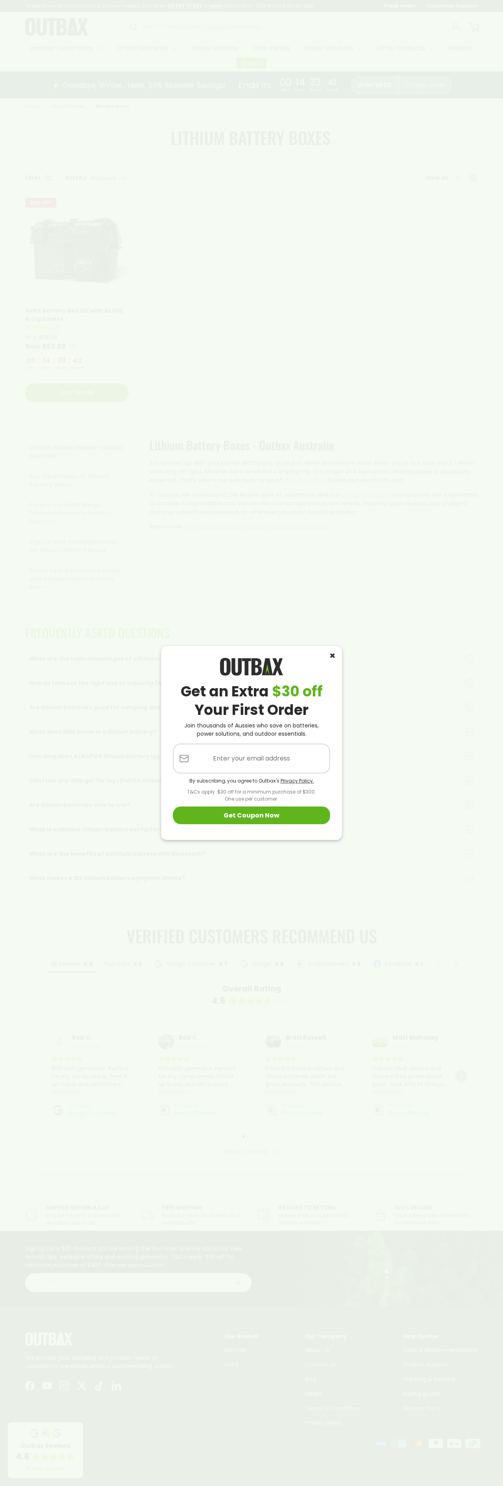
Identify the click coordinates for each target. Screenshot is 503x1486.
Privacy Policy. (297, 780)
